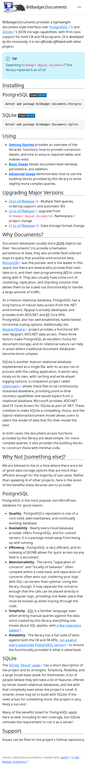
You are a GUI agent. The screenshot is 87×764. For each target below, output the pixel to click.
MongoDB (10, 263)
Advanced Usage (22, 174)
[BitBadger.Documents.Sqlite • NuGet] (26, 115)
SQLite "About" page (24, 665)
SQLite (7, 32)
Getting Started (21, 144)
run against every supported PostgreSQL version (43, 642)
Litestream (10, 386)
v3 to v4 (15, 201)
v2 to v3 (15, 211)
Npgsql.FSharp (13, 329)
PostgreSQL (58, 27)
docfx (64, 757)
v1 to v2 (15, 225)
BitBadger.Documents (46, 7)
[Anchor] (27, 85)
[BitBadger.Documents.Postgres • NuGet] (38, 94)
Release (28, 201)
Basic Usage (18, 164)
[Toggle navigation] (79, 7)
